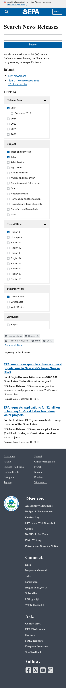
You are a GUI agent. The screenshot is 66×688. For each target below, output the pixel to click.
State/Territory (15, 289)
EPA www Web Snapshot (40, 523)
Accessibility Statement (38, 505)
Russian (38, 477)
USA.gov (30, 599)
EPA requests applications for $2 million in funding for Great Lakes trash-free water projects (32, 411)
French (37, 467)
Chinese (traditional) (14, 467)
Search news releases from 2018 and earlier (23, 82)
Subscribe (31, 593)
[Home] (31, 11)
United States (15, 336)
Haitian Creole (11, 472)
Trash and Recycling (18, 341)
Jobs (28, 576)
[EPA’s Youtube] (43, 670)
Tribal (37, 341)
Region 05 (33, 336)
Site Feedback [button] (33, 652)
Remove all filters (13, 345)
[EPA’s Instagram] (50, 670)
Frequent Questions (37, 646)
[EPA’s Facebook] (28, 670)
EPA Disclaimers (35, 629)
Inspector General (36, 570)
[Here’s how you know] (33, 4)
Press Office (14, 224)
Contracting (32, 517)
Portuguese (9, 477)
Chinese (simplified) (45, 461)
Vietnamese (40, 482)
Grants (29, 528)
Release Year (14, 100)
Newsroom (31, 582)
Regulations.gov (34, 587)
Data (28, 564)
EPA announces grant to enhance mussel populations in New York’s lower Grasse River (33, 368)
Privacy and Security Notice (41, 546)
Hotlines (30, 635)
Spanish (38, 456)
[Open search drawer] (7, 12)
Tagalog (8, 482)
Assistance (9, 456)
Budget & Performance (38, 511)
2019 (49, 341)
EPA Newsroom (17, 76)
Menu (57, 11)
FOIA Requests (34, 640)
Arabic (7, 461)
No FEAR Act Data (36, 534)
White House (33, 605)
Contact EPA (33, 623)
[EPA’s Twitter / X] (36, 670)
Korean (38, 472)
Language (13, 317)
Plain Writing (33, 540)
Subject (11, 144)
